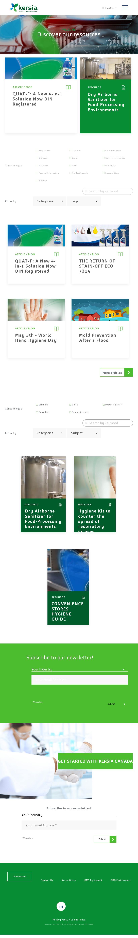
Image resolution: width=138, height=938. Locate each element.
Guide (75, 405)
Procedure (110, 165)
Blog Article (44, 150)
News (74, 165)
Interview (43, 165)
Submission (19, 876)
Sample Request (80, 412)
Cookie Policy (78, 919)
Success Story (112, 173)
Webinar (43, 180)
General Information (115, 158)
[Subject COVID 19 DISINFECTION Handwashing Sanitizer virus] (84, 433)
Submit (111, 704)
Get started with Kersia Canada (95, 761)
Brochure (43, 405)
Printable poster (113, 405)
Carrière (76, 150)
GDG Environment (121, 880)
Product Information (49, 173)
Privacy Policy (61, 919)
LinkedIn (61, 906)
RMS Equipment (93, 880)
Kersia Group (68, 880)
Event (75, 158)
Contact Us (47, 880)
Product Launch (80, 173)
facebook (76, 906)
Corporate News (113, 150)
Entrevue (43, 158)
